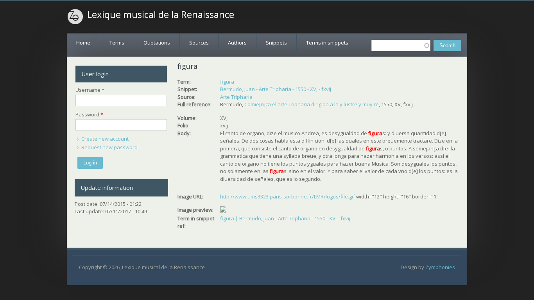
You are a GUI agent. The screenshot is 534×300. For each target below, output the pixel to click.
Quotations (156, 42)
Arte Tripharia (236, 96)
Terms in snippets (327, 42)
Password (89, 114)
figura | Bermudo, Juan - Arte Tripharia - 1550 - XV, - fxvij (285, 218)
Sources (199, 42)
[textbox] (400, 45)
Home (83, 42)
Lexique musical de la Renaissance (160, 14)
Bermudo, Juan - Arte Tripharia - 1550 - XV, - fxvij (275, 89)
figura (227, 81)
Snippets (276, 42)
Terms (116, 42)
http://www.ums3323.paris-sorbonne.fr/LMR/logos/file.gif (287, 196)
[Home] (75, 17)
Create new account (105, 138)
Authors (237, 42)
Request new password (109, 147)
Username (89, 89)
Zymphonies (440, 267)
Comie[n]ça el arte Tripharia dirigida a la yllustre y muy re (311, 104)
